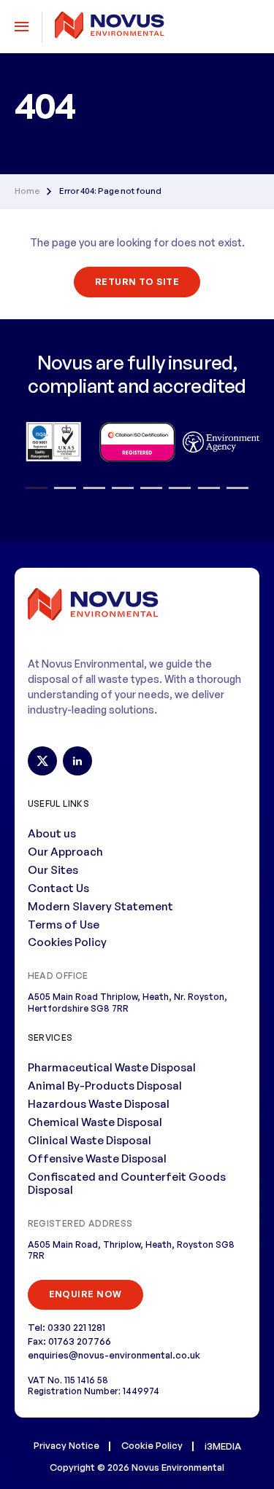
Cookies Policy (67, 942)
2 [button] (65, 488)
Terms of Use (63, 924)
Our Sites (53, 870)
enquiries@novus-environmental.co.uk (114, 1355)
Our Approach (65, 852)
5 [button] (151, 488)
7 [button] (209, 488)
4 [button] (123, 488)
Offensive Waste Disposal (97, 1158)
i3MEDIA (223, 1446)
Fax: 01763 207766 (69, 1341)
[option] (53, 441)
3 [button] (94, 488)
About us (52, 833)
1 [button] (36, 488)
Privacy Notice (66, 1445)
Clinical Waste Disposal (89, 1140)
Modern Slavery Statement (100, 906)
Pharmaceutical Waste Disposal (112, 1067)
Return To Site (137, 281)
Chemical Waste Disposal (95, 1122)
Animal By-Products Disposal (105, 1086)
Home (27, 191)
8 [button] (237, 488)
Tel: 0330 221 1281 (66, 1327)
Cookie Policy (152, 1445)
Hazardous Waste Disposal (99, 1104)
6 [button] (180, 488)
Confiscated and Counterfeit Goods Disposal (127, 1183)
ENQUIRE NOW (85, 1294)
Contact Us (58, 888)
